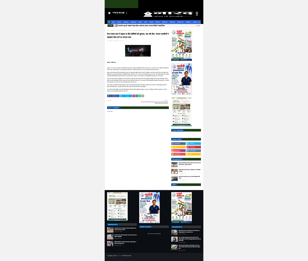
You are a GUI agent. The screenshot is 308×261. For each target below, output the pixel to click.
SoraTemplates (115, 258)
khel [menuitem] (145, 22)
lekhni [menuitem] (151, 22)
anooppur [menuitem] (180, 22)
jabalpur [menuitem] (164, 22)
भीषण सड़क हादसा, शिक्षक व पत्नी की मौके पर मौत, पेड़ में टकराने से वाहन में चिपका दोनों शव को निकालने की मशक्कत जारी (189, 247)
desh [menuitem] (113, 22)
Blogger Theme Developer (133, 258)
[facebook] (178, 143)
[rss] (178, 147)
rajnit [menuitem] (140, 22)
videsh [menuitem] (119, 22)
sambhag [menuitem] (133, 22)
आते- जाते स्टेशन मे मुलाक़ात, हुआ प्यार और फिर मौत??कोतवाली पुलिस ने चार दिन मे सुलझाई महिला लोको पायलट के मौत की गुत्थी (190, 239)
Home (108, 30)
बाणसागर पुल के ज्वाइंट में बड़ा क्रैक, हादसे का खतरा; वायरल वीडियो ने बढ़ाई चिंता (141, 25)
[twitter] (193, 143)
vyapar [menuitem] (195, 22)
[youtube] (178, 154)
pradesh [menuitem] (126, 22)
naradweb (110, 40)
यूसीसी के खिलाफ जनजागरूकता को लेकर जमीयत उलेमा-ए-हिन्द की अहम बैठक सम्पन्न (125, 242)
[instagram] (178, 150)
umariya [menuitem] (188, 22)
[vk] (193, 150)
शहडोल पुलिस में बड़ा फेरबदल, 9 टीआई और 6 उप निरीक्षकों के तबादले (189, 170)
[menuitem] (109, 22)
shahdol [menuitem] (172, 22)
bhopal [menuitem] (158, 22)
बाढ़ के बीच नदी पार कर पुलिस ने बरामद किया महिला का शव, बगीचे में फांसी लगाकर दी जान (125, 228)
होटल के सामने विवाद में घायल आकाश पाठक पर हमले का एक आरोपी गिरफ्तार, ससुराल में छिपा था (190, 163)
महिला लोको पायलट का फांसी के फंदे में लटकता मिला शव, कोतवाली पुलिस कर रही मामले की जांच (189, 231)
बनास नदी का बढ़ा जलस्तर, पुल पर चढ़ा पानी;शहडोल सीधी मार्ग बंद (189, 177)
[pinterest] (193, 147)
